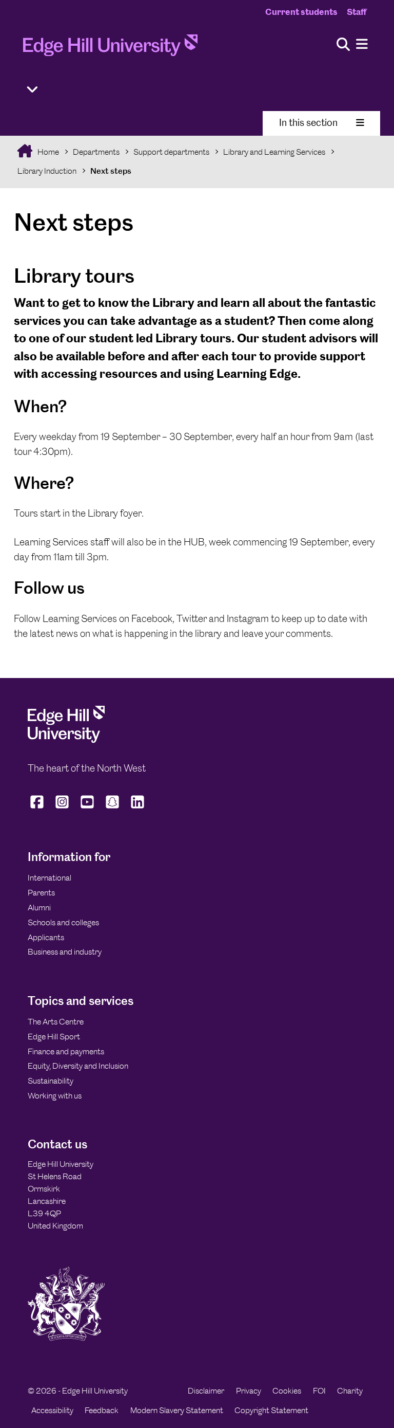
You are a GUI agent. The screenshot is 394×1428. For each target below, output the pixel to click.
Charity (350, 1391)
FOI (319, 1391)
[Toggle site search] (343, 45)
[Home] (110, 48)
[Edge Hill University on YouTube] (87, 808)
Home (47, 152)
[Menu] (362, 44)
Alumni (39, 907)
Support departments (171, 152)
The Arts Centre (56, 1022)
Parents (41, 893)
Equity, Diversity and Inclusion (78, 1066)
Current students (301, 12)
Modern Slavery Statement (176, 1410)
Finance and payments (66, 1051)
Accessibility (52, 1410)
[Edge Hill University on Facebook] (38, 808)
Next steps (110, 171)
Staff (356, 12)
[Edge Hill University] (66, 740)
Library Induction (46, 171)
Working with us (55, 1096)
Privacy (248, 1391)
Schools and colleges (63, 922)
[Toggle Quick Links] (32, 89)
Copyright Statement (271, 1410)
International (49, 878)
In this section (308, 123)
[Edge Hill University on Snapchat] (112, 808)
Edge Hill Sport (54, 1036)
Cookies (286, 1391)
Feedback (102, 1410)
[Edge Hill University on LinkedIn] (137, 808)
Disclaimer (206, 1391)
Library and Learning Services (274, 152)
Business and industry (65, 952)
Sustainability (50, 1081)
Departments (96, 152)
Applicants (46, 937)
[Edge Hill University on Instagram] (62, 808)
